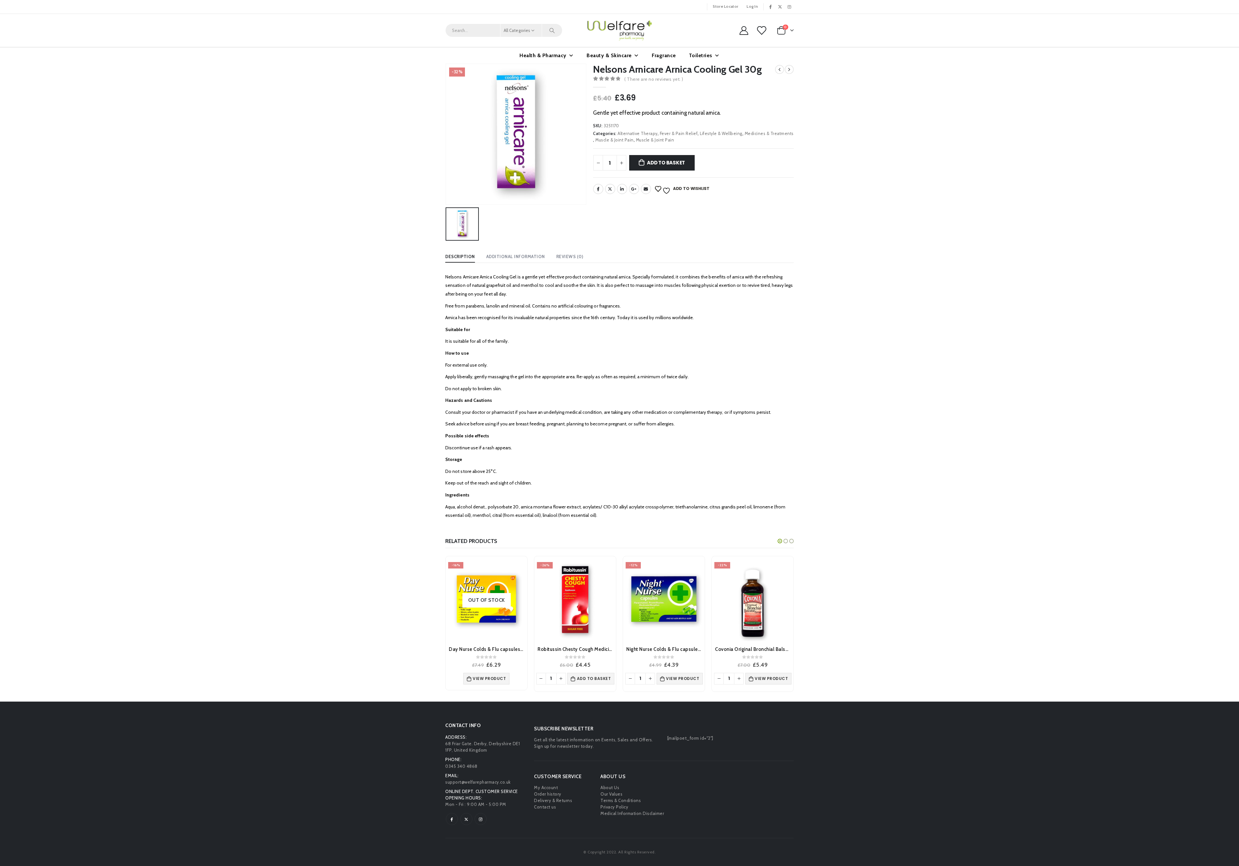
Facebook (598, 189)
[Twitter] (780, 7)
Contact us (545, 806)
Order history (547, 794)
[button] (780, 541)
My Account (546, 787)
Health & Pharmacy (543, 55)
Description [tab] (460, 256)
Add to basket (666, 162)
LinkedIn (622, 189)
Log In (752, 6)
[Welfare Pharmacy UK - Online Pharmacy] (619, 30)
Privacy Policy (614, 806)
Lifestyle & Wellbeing (721, 133)
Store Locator (725, 6)
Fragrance (664, 55)
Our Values (611, 794)
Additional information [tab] (515, 256)
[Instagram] (789, 7)
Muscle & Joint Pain (614, 140)
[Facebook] (770, 7)
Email (646, 189)
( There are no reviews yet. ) (653, 79)
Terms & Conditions (620, 800)
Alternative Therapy (638, 133)
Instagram (481, 819)
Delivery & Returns (553, 800)
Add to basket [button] (594, 678)
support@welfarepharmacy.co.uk (478, 782)
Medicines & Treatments (769, 133)
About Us (609, 787)
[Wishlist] (762, 30)
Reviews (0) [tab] (569, 256)
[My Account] (744, 30)
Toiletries (700, 55)
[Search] (552, 30)
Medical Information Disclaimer (632, 813)
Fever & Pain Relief (679, 133)
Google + (634, 189)
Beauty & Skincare (609, 55)
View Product (489, 678)
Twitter (610, 189)
